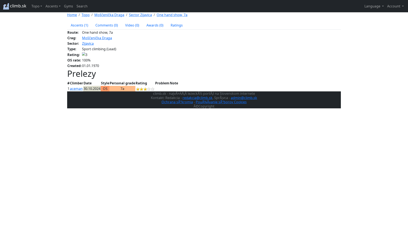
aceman (76, 88)
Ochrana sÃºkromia (177, 102)
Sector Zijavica (140, 15)
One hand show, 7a (172, 15)
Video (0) (132, 25)
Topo (86, 15)
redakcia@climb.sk (197, 97)
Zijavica (88, 43)
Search (82, 6)
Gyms (68, 6)
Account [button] (394, 6)
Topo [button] (35, 6)
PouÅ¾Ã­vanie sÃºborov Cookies (221, 102)
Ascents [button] (51, 6)
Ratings (177, 25)
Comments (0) (106, 25)
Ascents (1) (79, 25)
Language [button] (372, 6)
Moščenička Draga (109, 15)
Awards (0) (154, 25)
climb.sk (17, 6)
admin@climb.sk (244, 97)
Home (72, 15)
